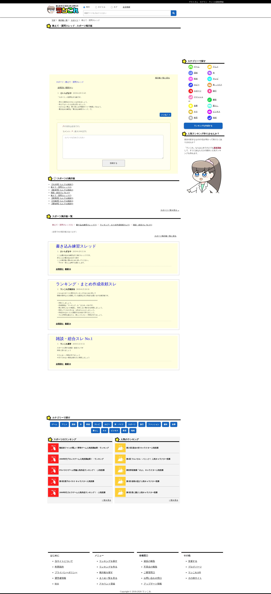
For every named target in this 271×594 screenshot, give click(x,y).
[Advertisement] (114, 52)
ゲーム (54, 424)
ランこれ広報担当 (67, 289)
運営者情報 (60, 578)
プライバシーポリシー (66, 572)
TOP (53, 20)
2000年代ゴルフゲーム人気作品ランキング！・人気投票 (82, 492)
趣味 (165, 424)
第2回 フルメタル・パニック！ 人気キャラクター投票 (148, 459)
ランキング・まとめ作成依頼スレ (86, 284)
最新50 (68, 88)
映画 (88, 424)
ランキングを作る (108, 567)
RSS (57, 584)
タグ (115, 7)
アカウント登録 (107, 584)
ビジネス (114, 431)
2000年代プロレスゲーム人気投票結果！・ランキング (81, 459)
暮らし (95, 431)
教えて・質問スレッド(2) (61, 187)
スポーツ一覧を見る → (169, 210)
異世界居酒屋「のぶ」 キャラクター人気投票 (144, 470)
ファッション (153, 424)
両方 (88, 7)
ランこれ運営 (65, 344)
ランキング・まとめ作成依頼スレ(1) (115, 225)
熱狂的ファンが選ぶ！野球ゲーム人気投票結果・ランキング (84, 448)
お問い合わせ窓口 (153, 578)
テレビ (97, 424)
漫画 (73, 424)
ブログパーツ (195, 567)
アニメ (64, 424)
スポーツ (74, 20)
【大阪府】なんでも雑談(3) (62, 201)
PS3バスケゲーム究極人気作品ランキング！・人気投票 (82, 470)
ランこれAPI (194, 572)
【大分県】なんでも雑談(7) (62, 184)
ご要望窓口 (149, 572)
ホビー (107, 424)
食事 (174, 424)
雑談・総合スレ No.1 (74, 338)
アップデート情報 (153, 584)
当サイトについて (64, 561)
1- (72, 88)
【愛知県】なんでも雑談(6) (62, 204)
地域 (133, 431)
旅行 (142, 424)
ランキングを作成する (203, 126)
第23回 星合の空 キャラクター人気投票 (142, 448)
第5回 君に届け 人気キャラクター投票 (142, 492)
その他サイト (195, 578)
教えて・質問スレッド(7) (61, 195)
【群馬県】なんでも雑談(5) (62, 198)
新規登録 (217, 148)
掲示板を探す (106, 572)
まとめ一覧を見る (108, 578)
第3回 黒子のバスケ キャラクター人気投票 (76, 481)
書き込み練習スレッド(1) (86, 225)
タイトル (101, 7)
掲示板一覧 (63, 20)
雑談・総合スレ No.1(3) (60, 193)
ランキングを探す (108, 561)
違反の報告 (149, 561)
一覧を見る (106, 500)
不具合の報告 (150, 567)
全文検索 (126, 7)
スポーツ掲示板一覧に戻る (165, 236)
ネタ (104, 431)
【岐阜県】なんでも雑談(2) (62, 190)
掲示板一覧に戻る (162, 78)
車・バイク (119, 424)
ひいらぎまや (66, 93)
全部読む (61, 88)
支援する (192, 561)
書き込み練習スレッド (76, 246)
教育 (124, 431)
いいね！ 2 (165, 115)
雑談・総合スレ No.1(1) (142, 225)
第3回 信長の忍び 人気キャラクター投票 (142, 481)
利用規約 (59, 567)
